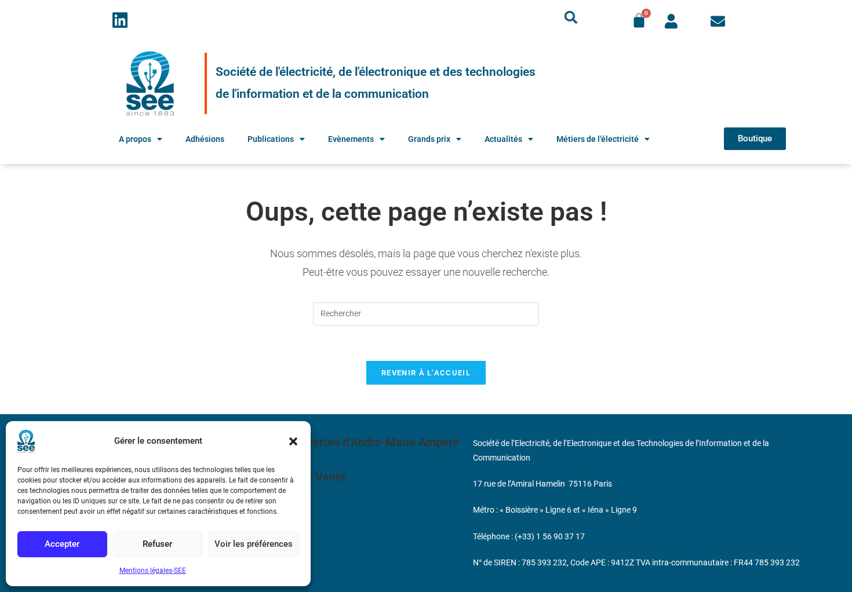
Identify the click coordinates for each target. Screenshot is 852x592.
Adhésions (204, 139)
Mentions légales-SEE (152, 571)
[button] (293, 441)
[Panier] (639, 20)
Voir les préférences (253, 544)
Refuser (157, 544)
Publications (270, 139)
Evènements (351, 139)
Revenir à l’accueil (426, 372)
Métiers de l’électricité (597, 139)
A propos (135, 139)
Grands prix (429, 139)
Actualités (503, 139)
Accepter (62, 544)
